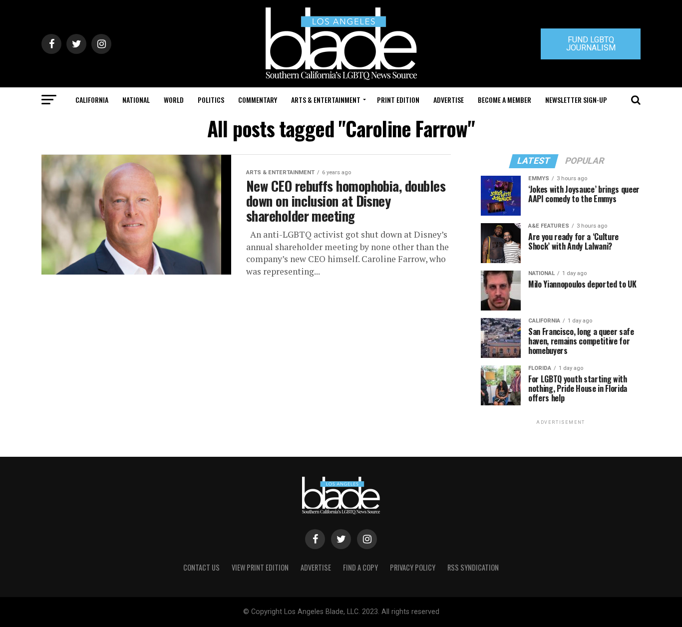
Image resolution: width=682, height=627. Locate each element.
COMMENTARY (257, 99)
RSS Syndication (473, 567)
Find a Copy (360, 567)
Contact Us (201, 567)
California (91, 99)
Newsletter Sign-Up (576, 99)
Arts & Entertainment (325, 99)
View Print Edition (260, 567)
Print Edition (398, 99)
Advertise (448, 99)
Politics (211, 99)
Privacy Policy (412, 567)
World (174, 99)
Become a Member (504, 99)
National (136, 99)
